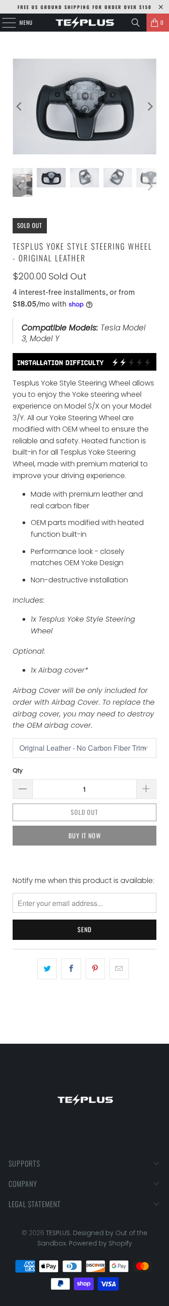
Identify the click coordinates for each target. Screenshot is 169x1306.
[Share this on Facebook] (71, 968)
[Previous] (19, 106)
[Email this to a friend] (119, 968)
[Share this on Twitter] (47, 968)
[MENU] (4, 23)
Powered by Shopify (100, 1243)
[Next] (149, 106)
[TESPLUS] (84, 23)
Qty (18, 770)
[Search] (135, 23)
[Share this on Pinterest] (95, 968)
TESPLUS (58, 1232)
